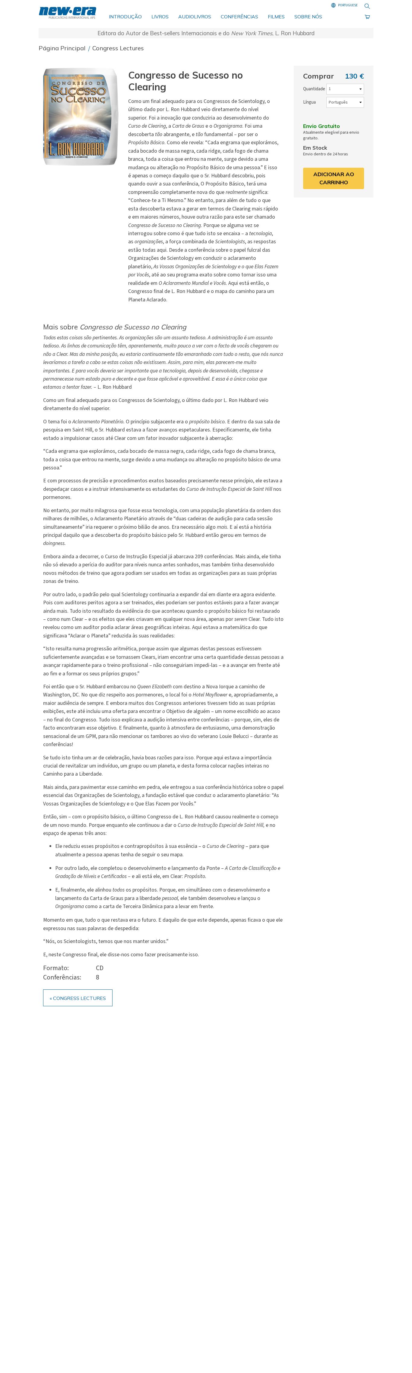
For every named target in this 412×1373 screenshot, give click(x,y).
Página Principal (63, 48)
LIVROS (160, 17)
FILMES (276, 17)
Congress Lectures (118, 48)
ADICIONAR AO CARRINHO (333, 178)
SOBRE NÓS (308, 17)
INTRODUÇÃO (125, 17)
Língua (309, 102)
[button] (83, 117)
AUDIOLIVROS (194, 17)
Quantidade (314, 89)
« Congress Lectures (78, 998)
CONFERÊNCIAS (239, 17)
